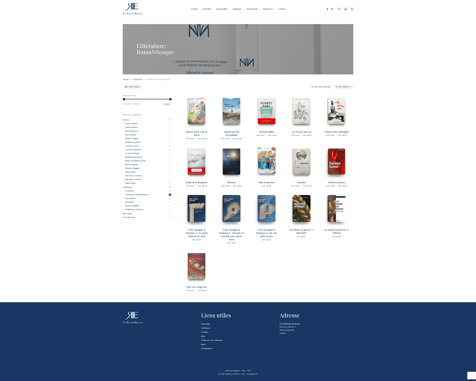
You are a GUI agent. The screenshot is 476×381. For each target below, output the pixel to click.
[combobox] (343, 86)
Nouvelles (129, 202)
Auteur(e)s (205, 324)
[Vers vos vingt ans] (196, 266)
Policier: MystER (132, 206)
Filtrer (167, 104)
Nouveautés (130, 198)
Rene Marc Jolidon (133, 179)
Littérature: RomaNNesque (136, 195)
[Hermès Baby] (266, 111)
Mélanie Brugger (132, 168)
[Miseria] (231, 161)
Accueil (126, 79)
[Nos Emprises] (266, 161)
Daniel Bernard (131, 131)
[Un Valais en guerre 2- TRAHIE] (336, 209)
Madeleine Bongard (133, 157)
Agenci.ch (254, 374)
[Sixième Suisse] (336, 161)
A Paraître (129, 191)
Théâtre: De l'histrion (134, 209)
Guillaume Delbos (132, 142)
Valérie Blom (130, 183)
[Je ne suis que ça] (301, 111)
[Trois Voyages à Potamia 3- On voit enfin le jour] (266, 209)
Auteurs (126, 120)
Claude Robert (131, 127)
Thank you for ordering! (211, 340)
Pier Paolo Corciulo (133, 176)
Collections (137, 79)
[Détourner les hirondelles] (231, 111)
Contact (204, 332)
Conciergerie (206, 348)
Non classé (127, 214)
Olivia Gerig (130, 172)
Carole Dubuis (131, 124)
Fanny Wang (130, 135)
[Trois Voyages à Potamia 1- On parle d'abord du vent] (196, 209)
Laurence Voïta (131, 146)
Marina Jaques (131, 164)
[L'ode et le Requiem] (196, 161)
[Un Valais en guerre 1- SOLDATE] (301, 209)
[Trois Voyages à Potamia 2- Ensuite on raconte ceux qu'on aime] (231, 209)
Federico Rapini (131, 138)
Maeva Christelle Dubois (135, 161)
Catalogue (205, 328)
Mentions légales (232, 371)
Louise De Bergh (132, 153)
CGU (249, 371)
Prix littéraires (129, 217)
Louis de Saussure (133, 150)
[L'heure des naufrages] (336, 111)
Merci (203, 344)
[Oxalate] (301, 161)
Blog (203, 336)
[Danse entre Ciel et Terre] (196, 111)
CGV (243, 371)
